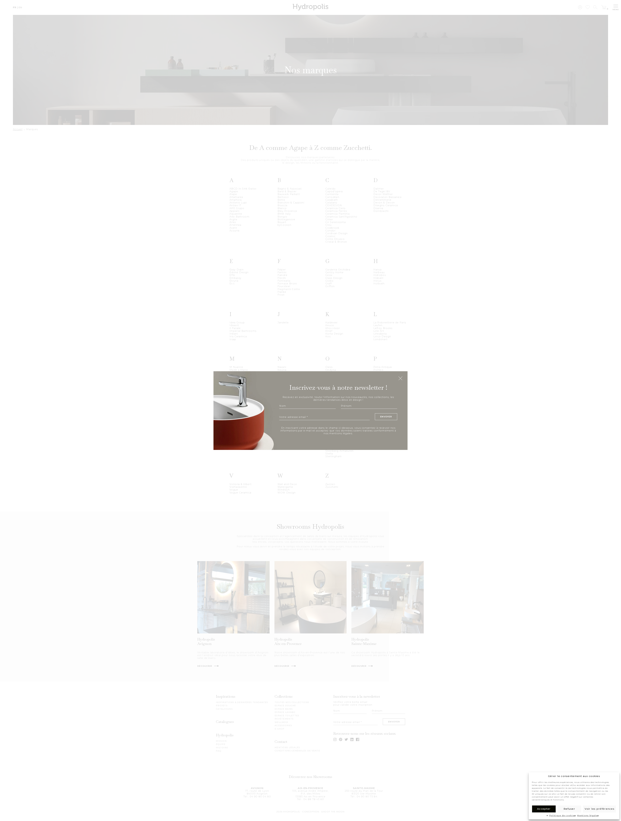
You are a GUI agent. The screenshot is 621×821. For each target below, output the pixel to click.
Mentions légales (587, 816)
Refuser (569, 808)
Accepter (543, 808)
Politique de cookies (562, 816)
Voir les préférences (599, 808)
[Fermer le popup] (400, 378)
